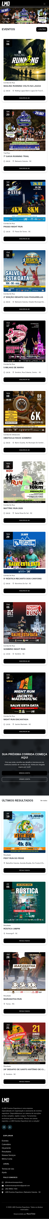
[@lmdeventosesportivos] (4, 1127)
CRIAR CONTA (24, 779)
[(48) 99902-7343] (10, 1127)
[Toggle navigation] (44, 4)
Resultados (6, 1152)
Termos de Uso (8, 1169)
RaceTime (31, 1214)
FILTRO (42, 29)
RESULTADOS (24, 870)
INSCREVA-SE (24, 98)
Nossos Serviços (8, 1155)
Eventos (5, 1141)
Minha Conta (7, 1159)
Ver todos (43, 800)
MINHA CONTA (24, 773)
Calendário (6, 1144)
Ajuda (4, 1172)
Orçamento (6, 1148)
